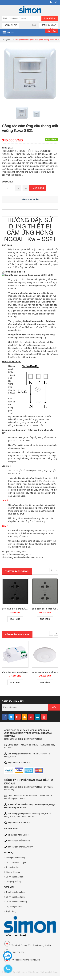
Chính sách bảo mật (14, 876)
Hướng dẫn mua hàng (15, 857)
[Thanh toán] (55, 2)
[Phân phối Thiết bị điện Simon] (30, 10)
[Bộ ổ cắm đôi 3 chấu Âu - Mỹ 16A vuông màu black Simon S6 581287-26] (15, 591)
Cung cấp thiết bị (13, 881)
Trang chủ (6, 39)
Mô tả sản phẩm (30, 199)
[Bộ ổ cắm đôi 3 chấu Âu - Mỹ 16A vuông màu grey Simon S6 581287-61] (45, 591)
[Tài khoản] (50, 2)
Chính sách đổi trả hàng (16, 901)
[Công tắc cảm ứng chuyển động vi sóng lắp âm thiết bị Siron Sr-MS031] (15, 654)
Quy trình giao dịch (14, 906)
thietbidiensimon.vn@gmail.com (26, 959)
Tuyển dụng (11, 911)
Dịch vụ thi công (13, 871)
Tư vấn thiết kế (12, 867)
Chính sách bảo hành (15, 896)
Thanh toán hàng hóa (15, 892)
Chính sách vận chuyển (16, 862)
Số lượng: (7, 182)
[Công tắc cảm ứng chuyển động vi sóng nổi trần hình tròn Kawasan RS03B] (45, 654)
